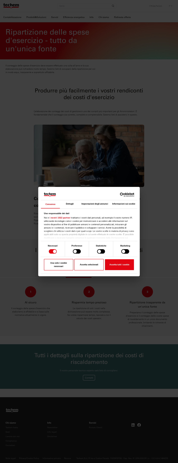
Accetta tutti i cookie (119, 264)
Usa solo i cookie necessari (58, 265)
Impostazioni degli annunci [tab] (94, 204)
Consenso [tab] (50, 204)
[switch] (77, 251)
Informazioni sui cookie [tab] (123, 204)
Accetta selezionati (89, 264)
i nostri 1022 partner (60, 218)
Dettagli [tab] (70, 204)
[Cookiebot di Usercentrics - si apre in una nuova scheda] (122, 195)
